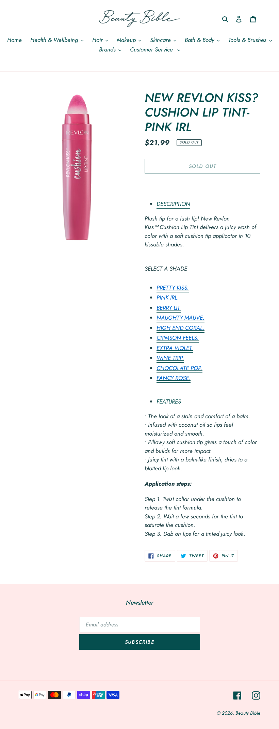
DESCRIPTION (173, 204)
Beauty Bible (247, 713)
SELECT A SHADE (166, 268)
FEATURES (169, 401)
